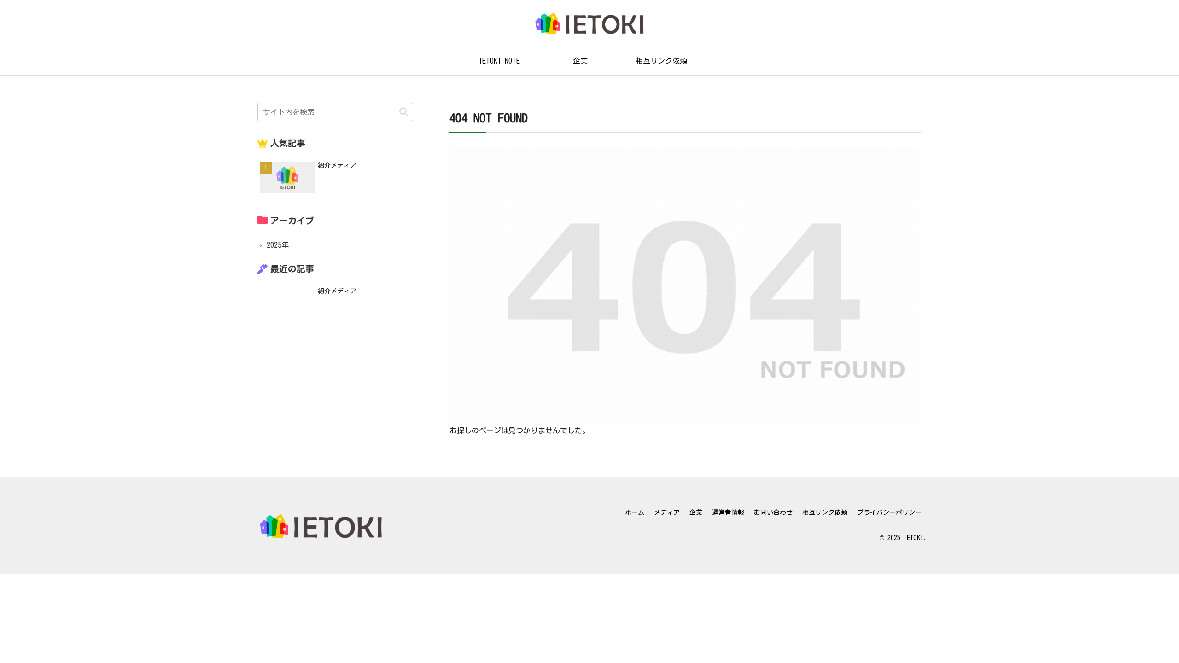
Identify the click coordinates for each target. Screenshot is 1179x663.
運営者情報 (728, 512)
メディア (667, 512)
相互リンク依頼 (824, 512)
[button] (404, 111)
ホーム (634, 512)
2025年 (278, 245)
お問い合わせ (773, 512)
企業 (695, 512)
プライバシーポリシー (889, 512)
